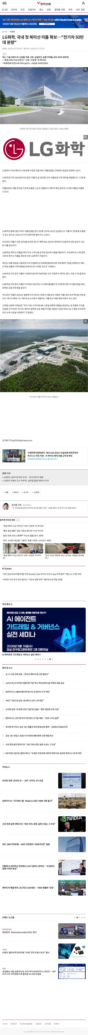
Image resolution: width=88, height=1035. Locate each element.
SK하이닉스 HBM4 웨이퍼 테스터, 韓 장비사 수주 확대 (28, 692)
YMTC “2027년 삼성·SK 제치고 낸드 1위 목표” (25, 700)
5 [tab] (45, 659)
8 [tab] (52, 659)
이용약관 (14, 1024)
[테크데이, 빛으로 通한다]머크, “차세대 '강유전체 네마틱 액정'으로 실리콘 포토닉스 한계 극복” (44, 753)
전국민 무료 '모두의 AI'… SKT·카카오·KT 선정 (22, 780)
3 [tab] (40, 659)
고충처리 (38, 1024)
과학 (70, 9)
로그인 (5, 1024)
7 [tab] (50, 659)
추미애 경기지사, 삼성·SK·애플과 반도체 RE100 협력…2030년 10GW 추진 (37, 727)
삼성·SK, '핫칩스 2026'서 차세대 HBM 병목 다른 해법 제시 (29, 736)
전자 (22, 9)
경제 (49, 9)
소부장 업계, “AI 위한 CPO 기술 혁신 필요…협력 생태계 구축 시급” (32, 709)
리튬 (6, 492)
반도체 (14, 9)
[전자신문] (44, 3)
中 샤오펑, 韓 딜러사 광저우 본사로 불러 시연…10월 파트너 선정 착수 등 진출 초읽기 (44, 508)
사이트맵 (48, 1024)
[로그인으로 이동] (83, 3)
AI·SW (5, 9)
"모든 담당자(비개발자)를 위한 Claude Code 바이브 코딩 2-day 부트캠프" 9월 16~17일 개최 (41, 574)
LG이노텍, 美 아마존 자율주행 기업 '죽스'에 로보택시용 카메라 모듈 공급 (35, 683)
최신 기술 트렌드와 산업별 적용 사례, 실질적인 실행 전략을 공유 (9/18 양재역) (35, 57)
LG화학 (36, 492)
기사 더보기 (26, 505)
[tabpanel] (44, 632)
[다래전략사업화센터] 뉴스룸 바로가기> (42, 459)
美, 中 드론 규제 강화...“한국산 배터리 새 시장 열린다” (27, 674)
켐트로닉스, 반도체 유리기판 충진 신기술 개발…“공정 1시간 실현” (32, 718)
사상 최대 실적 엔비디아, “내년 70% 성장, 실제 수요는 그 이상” (31, 744)
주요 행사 (7, 604)
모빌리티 (32, 9)
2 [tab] (38, 659)
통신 (41, 9)
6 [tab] (47, 659)
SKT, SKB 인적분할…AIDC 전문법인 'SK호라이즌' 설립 (26, 844)
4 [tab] (42, 659)
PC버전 (56, 1024)
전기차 (26, 492)
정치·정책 (80, 9)
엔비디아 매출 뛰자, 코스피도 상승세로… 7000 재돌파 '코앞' (28, 888)
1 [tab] (35, 659)
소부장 (12, 31)
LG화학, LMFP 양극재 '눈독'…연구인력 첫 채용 (23, 477)
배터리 (16, 492)
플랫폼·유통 (59, 9)
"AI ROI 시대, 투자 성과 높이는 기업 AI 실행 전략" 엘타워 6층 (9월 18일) (32, 579)
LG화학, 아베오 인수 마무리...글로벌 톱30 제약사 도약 (26, 480)
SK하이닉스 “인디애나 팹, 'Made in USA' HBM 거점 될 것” (27, 801)
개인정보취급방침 (26, 1024)
